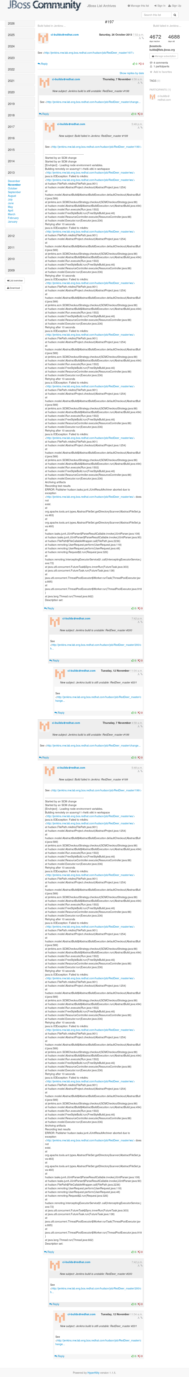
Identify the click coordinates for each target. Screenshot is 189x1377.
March (11, 214)
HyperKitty (93, 1372)
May (10, 207)
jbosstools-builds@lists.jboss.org (162, 47)
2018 (11, 115)
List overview (16, 280)
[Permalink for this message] (143, 38)
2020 (11, 92)
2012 (11, 235)
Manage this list (139, 5)
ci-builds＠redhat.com (65, 34)
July (10, 199)
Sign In (161, 5)
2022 (11, 69)
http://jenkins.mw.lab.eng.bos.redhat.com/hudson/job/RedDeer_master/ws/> (91, 172)
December (14, 181)
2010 (11, 259)
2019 (11, 103)
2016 (11, 138)
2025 (11, 34)
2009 (11, 270)
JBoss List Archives (101, 5)
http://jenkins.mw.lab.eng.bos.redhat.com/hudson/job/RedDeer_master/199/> (97, 146)
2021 (11, 80)
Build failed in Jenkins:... (52, 25)
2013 (11, 172)
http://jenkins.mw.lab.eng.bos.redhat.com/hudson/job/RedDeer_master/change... (94, 102)
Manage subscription (165, 56)
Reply (44, 63)
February (13, 218)
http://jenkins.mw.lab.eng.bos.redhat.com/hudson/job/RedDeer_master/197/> (89, 52)
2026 (11, 23)
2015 (11, 149)
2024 (11, 46)
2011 (11, 247)
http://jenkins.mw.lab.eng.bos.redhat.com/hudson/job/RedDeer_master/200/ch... (95, 646)
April (10, 210)
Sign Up (176, 5)
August (12, 196)
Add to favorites (163, 72)
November (14, 184)
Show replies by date (132, 73)
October (12, 188)
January (12, 221)
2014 (11, 161)
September (14, 192)
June (11, 203)
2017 (11, 126)
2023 (11, 58)
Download (14, 287)
